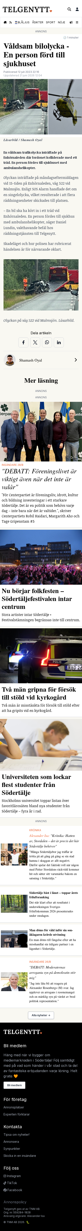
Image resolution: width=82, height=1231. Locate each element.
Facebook (14, 1190)
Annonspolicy (14, 1202)
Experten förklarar (16, 1114)
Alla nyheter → (41, 1015)
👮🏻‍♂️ (22, 22)
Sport (50, 22)
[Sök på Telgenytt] (69, 9)
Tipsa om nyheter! (16, 1134)
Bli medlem (14, 1085)
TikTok (11, 1183)
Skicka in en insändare (19, 1156)
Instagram (13, 1176)
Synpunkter (11, 1148)
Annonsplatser (13, 1107)
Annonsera (11, 1141)
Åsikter (37, 22)
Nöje (61, 22)
